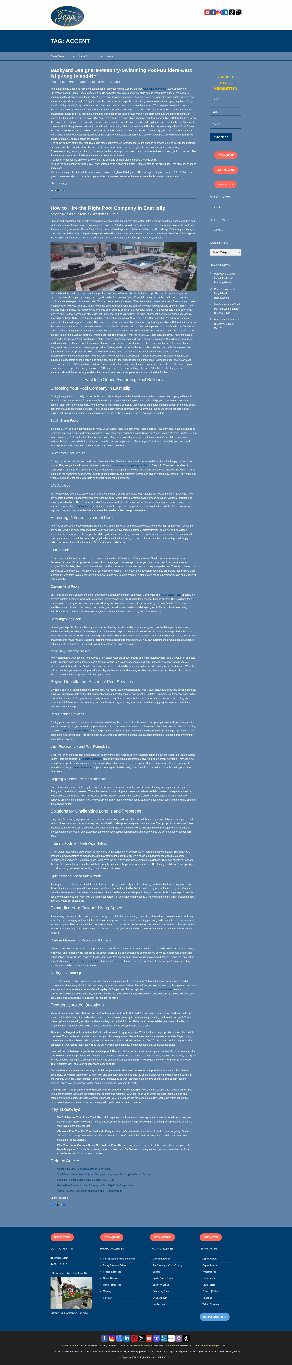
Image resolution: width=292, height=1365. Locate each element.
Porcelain (107, 1298)
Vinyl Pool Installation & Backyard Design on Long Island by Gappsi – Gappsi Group (103, 1174)
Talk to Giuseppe (210, 1304)
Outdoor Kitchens (161, 1258)
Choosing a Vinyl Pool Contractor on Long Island (84, 1169)
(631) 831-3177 (60, 1264)
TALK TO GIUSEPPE (108, 22)
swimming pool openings (75, 730)
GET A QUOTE (226, 155)
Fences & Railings (112, 1271)
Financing (207, 1298)
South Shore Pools (171, 594)
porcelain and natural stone (85, 961)
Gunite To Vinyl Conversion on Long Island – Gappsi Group (89, 1191)
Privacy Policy (233, 1351)
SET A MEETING (226, 170)
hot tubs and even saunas (158, 989)
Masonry (107, 1291)
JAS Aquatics (84, 506)
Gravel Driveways (111, 1278)
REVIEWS (170, 22)
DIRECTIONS (232, 22)
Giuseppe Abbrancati (154, 88)
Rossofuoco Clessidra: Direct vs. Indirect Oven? (226, 324)
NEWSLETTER (62, 1237)
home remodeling (82, 767)
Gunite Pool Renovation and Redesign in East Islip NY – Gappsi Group (96, 1185)
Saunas (156, 1271)
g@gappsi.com (60, 1258)
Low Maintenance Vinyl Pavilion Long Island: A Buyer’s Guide (227, 308)
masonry (119, 961)
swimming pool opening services (131, 465)
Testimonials (208, 1278)
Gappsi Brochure (214, 1317)
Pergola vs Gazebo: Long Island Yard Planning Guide (225, 278)
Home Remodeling (112, 1285)
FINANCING (210, 22)
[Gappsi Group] (67, 16)
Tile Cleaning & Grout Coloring (167, 1265)
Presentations (209, 1271)
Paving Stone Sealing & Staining (119, 1258)
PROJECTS (150, 22)
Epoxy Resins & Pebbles (115, 1265)
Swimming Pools (161, 1291)
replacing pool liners (91, 759)
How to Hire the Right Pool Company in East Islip (108, 208)
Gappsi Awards (209, 1265)
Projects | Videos (210, 1291)
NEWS (132, 22)
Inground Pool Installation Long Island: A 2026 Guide (85, 1180)
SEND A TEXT (225, 184)
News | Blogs (208, 1285)
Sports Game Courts (163, 1278)
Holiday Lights (160, 1304)
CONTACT (189, 22)
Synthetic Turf (160, 1298)
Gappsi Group (77, 82)
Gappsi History (209, 1258)
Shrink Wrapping (161, 1285)
